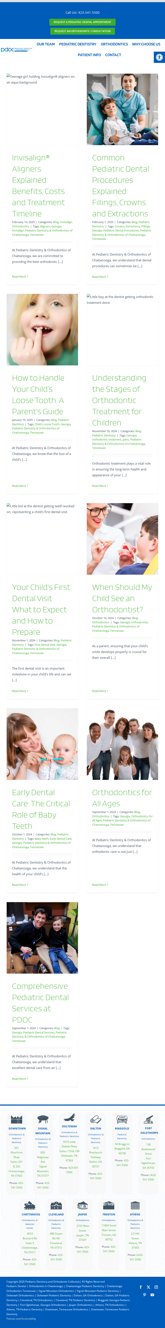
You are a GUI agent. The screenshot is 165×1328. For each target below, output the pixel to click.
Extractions (133, 226)
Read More (19, 276)
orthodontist (139, 622)
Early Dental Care (61, 839)
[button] (159, 57)
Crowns (119, 226)
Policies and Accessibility (21, 1318)
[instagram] (156, 1287)
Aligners (45, 226)
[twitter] (148, 1287)
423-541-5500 (89, 12)
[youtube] (152, 1295)
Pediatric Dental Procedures (121, 230)
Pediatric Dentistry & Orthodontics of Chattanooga (121, 232)
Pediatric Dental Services (38, 1032)
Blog (56, 222)
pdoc (126, 439)
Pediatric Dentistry (104, 435)
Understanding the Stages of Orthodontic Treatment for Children (119, 400)
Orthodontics (20, 226)
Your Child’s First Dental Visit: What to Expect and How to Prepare (41, 609)
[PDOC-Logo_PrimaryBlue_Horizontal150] (16, 48)
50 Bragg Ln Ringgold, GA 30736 (122, 1148)
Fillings (145, 226)
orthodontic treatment (106, 439)
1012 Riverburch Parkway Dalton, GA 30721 (95, 1157)
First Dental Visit (45, 645)
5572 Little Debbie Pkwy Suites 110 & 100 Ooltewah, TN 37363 (69, 1151)
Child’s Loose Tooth (47, 424)
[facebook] (140, 1287)
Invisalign (66, 222)
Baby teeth (42, 839)
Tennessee (37, 235)
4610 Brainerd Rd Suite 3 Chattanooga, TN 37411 (30, 1243)
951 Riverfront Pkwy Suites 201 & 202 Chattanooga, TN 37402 (17, 1162)
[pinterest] (144, 1295)
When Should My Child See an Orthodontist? (122, 598)
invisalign (18, 230)
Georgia (56, 226)
